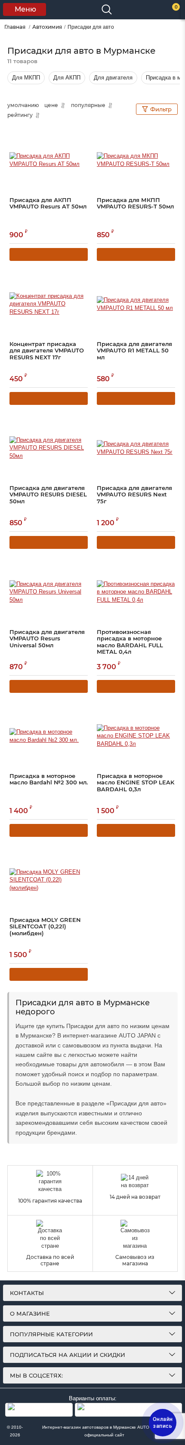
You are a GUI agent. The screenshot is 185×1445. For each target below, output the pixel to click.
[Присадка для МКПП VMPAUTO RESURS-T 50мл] (136, 160)
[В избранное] (82, 133)
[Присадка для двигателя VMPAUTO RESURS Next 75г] (136, 448)
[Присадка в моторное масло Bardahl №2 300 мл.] (48, 736)
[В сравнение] (69, 134)
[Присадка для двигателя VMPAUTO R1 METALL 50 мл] (136, 304)
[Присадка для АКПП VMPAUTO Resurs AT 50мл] (48, 160)
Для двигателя (113, 77)
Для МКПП (26, 77)
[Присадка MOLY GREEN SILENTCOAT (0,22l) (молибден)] (48, 880)
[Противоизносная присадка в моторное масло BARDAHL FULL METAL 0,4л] (136, 592)
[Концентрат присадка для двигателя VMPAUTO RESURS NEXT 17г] (48, 304)
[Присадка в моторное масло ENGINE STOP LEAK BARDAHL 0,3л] (136, 736)
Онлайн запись (163, 1422)
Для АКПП (66, 77)
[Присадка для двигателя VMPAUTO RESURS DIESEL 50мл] (48, 448)
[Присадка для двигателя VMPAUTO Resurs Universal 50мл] (48, 592)
